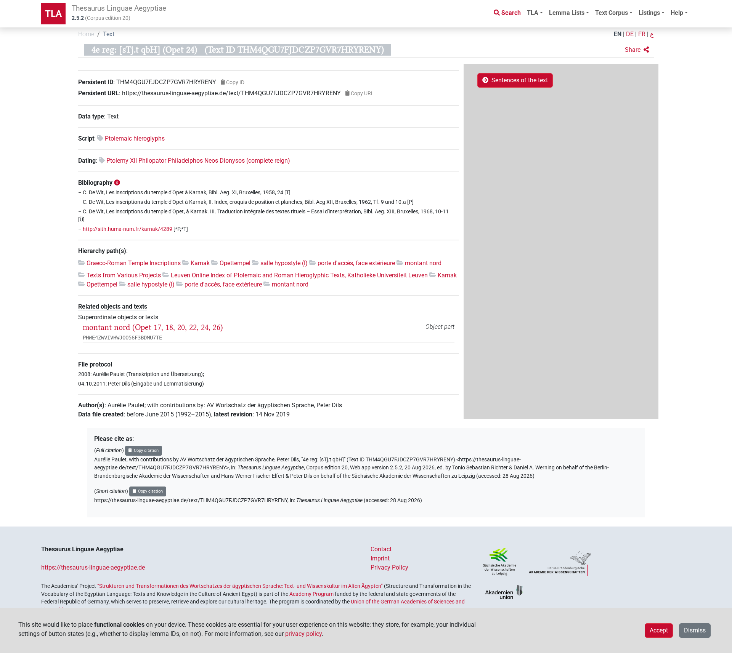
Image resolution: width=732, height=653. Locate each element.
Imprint (380, 558)
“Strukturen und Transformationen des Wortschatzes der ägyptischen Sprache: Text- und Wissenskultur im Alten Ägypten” (240, 586)
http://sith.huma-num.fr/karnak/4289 (127, 229)
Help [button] (677, 12)
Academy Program (311, 594)
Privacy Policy (389, 567)
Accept (659, 630)
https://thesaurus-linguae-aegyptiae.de (93, 567)
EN (617, 34)
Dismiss (695, 630)
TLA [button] (532, 12)
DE (630, 34)
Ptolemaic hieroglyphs (135, 138)
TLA (53, 13)
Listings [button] (649, 12)
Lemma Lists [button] (566, 12)
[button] (637, 50)
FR (641, 34)
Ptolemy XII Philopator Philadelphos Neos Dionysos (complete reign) (198, 160)
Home (86, 34)
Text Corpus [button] (611, 12)
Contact (381, 549)
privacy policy (303, 633)
